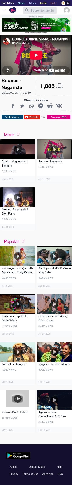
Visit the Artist (12, 117)
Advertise (48, 474)
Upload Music (37, 467)
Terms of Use (30, 474)
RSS (60, 474)
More (9, 134)
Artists (13, 467)
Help (59, 467)
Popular (11, 241)
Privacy (13, 474)
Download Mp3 (59, 117)
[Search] (27, 10)
